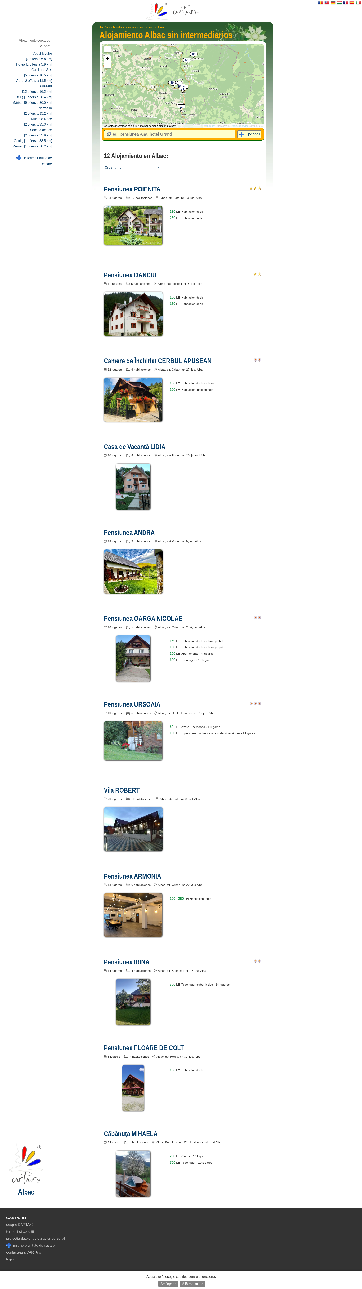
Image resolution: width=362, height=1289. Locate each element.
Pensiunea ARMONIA (132, 876)
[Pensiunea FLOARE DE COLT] (133, 1108)
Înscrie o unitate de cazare (36, 161)
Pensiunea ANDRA (129, 532)
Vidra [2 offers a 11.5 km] (34, 81)
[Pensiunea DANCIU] (133, 333)
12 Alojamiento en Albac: (136, 156)
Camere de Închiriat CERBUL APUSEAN (158, 361)
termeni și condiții (20, 1232)
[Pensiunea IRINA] (133, 1022)
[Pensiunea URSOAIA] (133, 757)
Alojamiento (157, 27)
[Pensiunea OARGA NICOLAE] (133, 679)
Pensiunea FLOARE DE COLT (144, 1048)
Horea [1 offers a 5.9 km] (34, 64)
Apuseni (134, 27)
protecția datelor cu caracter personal (35, 1238)
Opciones (253, 134)
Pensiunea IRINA (127, 962)
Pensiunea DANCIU (130, 275)
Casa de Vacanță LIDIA (134, 447)
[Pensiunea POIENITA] (133, 242)
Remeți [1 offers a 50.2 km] (32, 146)
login (10, 1259)
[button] (181, 108)
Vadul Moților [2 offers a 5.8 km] (39, 56)
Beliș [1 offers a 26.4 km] (34, 97)
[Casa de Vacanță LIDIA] (133, 507)
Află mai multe (192, 1284)
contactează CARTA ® (23, 1252)
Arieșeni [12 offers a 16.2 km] (37, 88)
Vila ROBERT (122, 790)
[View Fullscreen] (107, 49)
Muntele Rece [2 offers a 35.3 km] (38, 121)
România (105, 27)
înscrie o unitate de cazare (33, 1245)
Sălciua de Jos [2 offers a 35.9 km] (38, 132)
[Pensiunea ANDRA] (133, 591)
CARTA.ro (16, 1218)
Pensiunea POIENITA (132, 189)
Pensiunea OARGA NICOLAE (143, 618)
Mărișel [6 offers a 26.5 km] (32, 102)
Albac (144, 27)
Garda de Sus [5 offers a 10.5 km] (38, 72)
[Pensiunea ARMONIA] (133, 934)
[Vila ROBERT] (133, 848)
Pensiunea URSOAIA (132, 704)
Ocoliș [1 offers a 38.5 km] (33, 141)
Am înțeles (168, 1284)
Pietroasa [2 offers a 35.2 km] (38, 110)
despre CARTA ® (19, 1225)
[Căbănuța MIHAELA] (133, 1194)
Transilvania (120, 27)
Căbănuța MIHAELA (131, 1134)
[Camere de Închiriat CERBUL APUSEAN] (133, 419)
